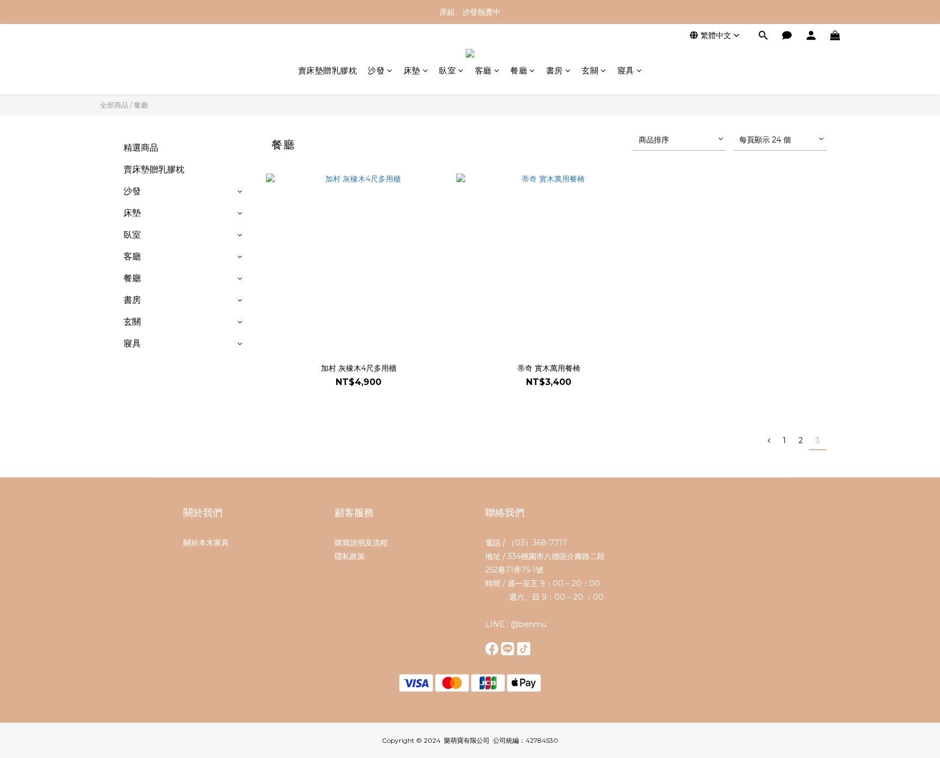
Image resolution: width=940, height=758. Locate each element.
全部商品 (114, 105)
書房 (554, 70)
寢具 (625, 70)
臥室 (447, 70)
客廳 (483, 70)
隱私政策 (350, 556)
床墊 (412, 70)
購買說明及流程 (361, 543)
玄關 (590, 70)
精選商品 (140, 147)
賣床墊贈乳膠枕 (327, 70)
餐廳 (518, 70)
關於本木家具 (206, 543)
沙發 (376, 70)
